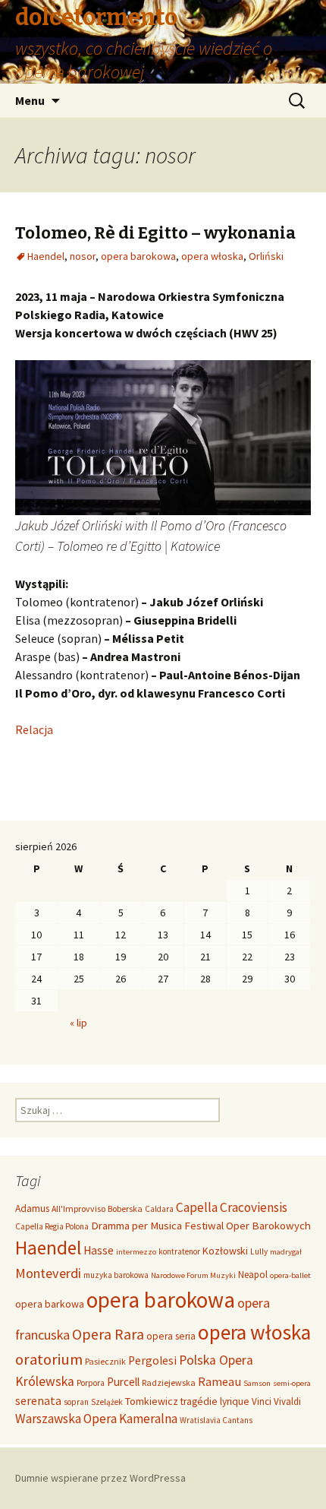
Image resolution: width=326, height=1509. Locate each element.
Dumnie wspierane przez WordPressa (100, 1478)
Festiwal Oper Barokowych (247, 1225)
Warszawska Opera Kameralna (96, 1418)
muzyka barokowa (116, 1275)
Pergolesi (152, 1360)
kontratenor (179, 1251)
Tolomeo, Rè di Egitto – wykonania (155, 233)
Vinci (261, 1401)
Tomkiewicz (151, 1401)
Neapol (253, 1274)
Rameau (219, 1381)
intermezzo (136, 1252)
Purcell (123, 1382)
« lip (78, 1023)
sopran (76, 1402)
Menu (30, 100)
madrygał (286, 1252)
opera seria (171, 1336)
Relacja (34, 729)
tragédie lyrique (214, 1401)
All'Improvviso (78, 1208)
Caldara (159, 1209)
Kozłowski (225, 1251)
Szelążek (107, 1402)
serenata (38, 1401)
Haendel (45, 256)
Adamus (32, 1208)
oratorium (49, 1359)
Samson (257, 1383)
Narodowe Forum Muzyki (193, 1275)
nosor (83, 256)
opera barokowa (138, 256)
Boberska (125, 1208)
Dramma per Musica (136, 1225)
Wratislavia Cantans (216, 1420)
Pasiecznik (105, 1361)
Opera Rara (108, 1333)
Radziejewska (169, 1382)
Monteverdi (48, 1273)
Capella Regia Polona (52, 1226)
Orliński (266, 256)
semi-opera (292, 1383)
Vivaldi (287, 1401)
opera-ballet (290, 1275)
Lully (259, 1251)
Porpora (91, 1383)
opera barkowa (49, 1304)
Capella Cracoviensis (231, 1207)
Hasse (98, 1250)
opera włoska (212, 256)
